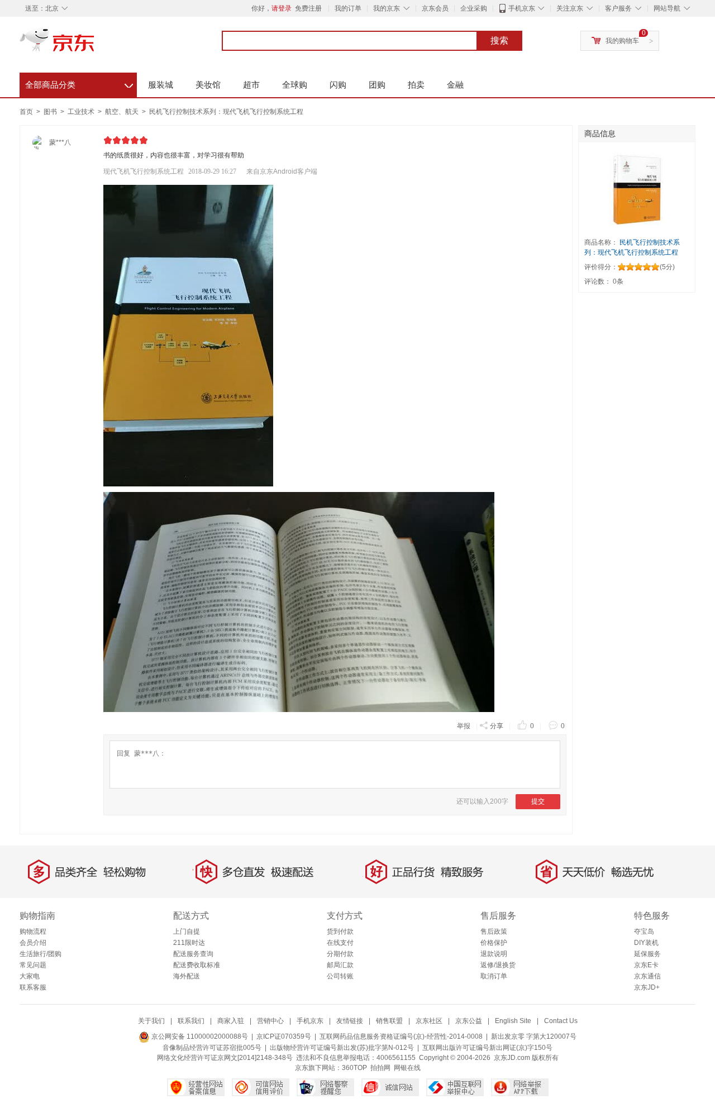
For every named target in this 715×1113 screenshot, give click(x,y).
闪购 (338, 84)
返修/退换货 (498, 965)
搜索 (499, 40)
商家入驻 (230, 1021)
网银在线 (407, 1068)
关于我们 (151, 1021)
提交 (538, 801)
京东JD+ (647, 987)
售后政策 (493, 931)
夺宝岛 (644, 931)
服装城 (160, 84)
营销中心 (270, 1021)
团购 (377, 84)
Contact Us (561, 1021)
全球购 (294, 84)
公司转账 (340, 976)
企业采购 (473, 8)
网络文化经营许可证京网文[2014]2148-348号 (225, 1058)
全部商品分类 (79, 83)
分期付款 (340, 954)
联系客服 (33, 987)
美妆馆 (208, 84)
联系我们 (191, 1021)
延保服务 (647, 954)
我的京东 (386, 8)
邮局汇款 (340, 965)
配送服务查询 (193, 954)
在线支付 (340, 943)
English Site (513, 1021)
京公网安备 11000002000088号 (199, 1036)
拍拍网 (380, 1068)
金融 (455, 84)
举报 (463, 726)
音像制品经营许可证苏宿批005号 (212, 1048)
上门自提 (186, 931)
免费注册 (308, 8)
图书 (51, 112)
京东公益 (468, 1021)
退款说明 (493, 954)
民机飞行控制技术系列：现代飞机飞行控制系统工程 (226, 112)
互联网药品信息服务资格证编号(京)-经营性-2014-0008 (401, 1036)
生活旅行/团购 (40, 954)
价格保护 (493, 943)
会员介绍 (33, 943)
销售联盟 (389, 1021)
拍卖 (416, 84)
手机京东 (521, 8)
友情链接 (349, 1021)
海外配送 (186, 976)
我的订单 (348, 8)
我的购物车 (622, 41)
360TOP (354, 1068)
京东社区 (429, 1021)
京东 (95, 44)
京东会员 (435, 8)
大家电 (30, 976)
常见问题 (33, 965)
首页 (26, 112)
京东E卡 (646, 965)
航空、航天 (122, 112)
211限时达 (189, 943)
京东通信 (647, 976)
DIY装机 (646, 943)
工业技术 (82, 112)
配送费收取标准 (196, 965)
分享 (496, 726)
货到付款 (340, 931)
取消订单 (493, 976)
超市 (251, 84)
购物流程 (33, 931)
